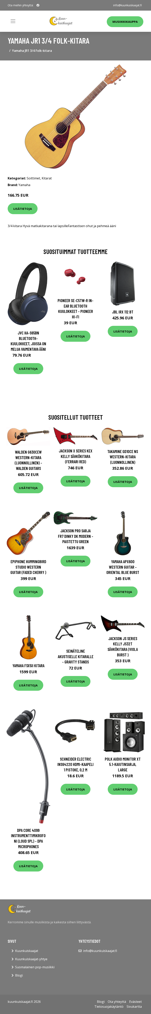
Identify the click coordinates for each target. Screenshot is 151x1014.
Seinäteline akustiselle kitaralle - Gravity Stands (75, 656)
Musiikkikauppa (125, 22)
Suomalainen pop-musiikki (34, 967)
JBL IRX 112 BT (122, 311)
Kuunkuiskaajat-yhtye (31, 959)
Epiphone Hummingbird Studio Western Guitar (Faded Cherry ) (28, 567)
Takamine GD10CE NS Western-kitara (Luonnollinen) (122, 457)
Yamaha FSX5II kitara (28, 665)
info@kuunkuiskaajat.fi (127, 5)
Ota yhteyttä (117, 1001)
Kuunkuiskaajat (26, 951)
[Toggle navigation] (13, 21)
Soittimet (33, 178)
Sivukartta (134, 1006)
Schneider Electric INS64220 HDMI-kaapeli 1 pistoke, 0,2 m (75, 764)
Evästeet (135, 1001)
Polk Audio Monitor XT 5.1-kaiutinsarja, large (123, 764)
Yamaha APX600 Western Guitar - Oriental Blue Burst (122, 567)
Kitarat (47, 178)
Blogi (19, 975)
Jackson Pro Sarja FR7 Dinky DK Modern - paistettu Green (75, 536)
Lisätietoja (22, 209)
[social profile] (38, 5)
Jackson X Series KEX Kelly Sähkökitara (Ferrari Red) (75, 456)
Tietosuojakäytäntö (108, 1006)
